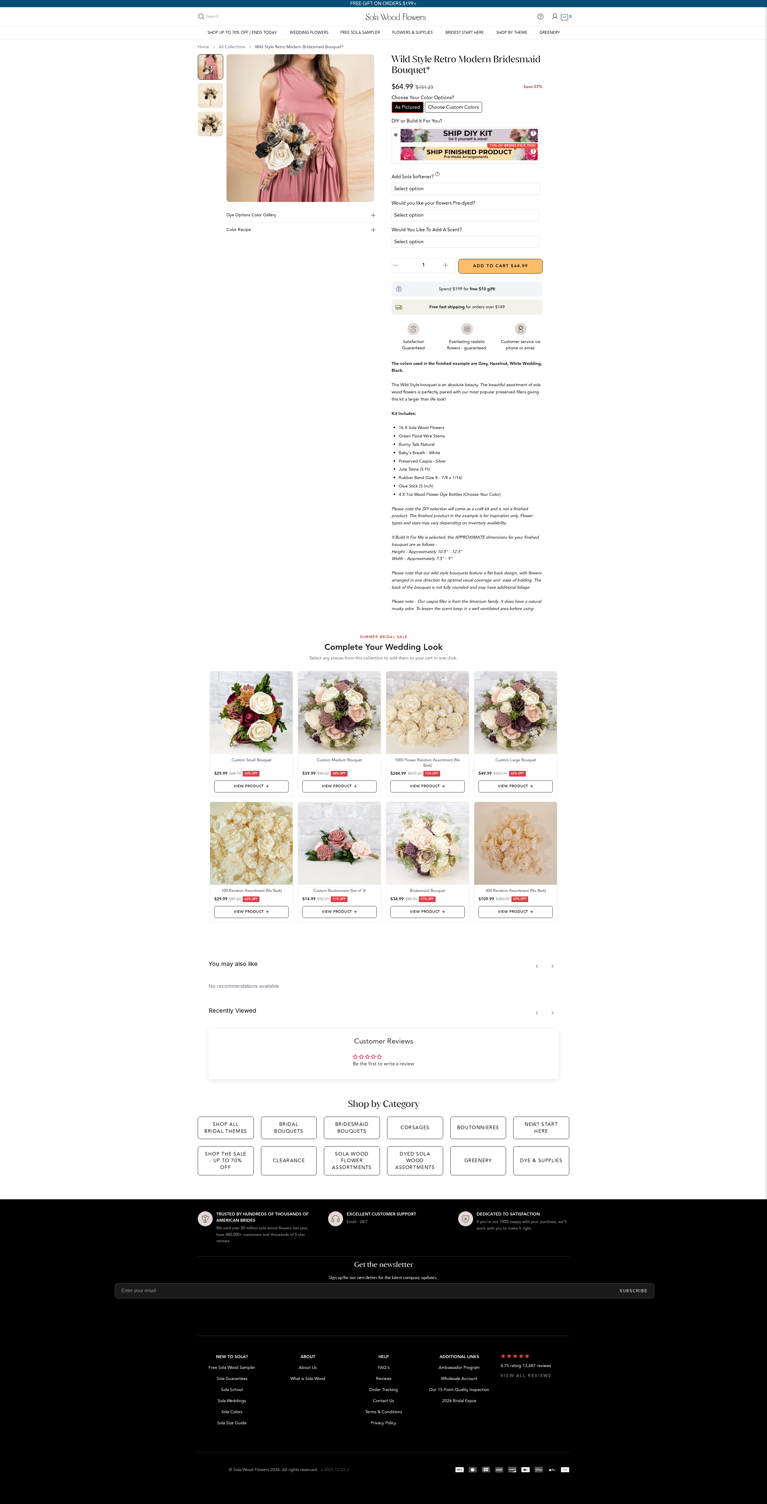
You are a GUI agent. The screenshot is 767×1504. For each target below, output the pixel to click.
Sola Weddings (232, 1401)
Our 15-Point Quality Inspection (459, 1390)
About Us (308, 1367)
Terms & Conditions (383, 1412)
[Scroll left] (537, 966)
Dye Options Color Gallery (251, 215)
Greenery (550, 33)
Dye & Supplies (541, 1160)
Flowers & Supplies (412, 33)
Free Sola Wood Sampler (232, 1367)
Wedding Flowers (309, 33)
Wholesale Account (459, 1378)
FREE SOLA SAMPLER (360, 33)
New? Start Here (541, 1128)
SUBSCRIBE (634, 1291)
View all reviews (526, 1375)
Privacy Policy (383, 1423)
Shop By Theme (511, 33)
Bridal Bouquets (289, 1128)
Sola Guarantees (232, 1378)
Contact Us (383, 1401)
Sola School (232, 1390)
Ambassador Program (459, 1367)
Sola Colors (231, 1412)
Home (203, 47)
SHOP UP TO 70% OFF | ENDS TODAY (242, 33)
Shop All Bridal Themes (225, 1128)
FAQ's (383, 1367)
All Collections (232, 47)
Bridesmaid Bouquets (352, 1128)
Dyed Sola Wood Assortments (415, 1160)
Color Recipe (239, 229)
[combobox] (233, 16)
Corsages (415, 1127)
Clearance (289, 1160)
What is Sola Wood (307, 1378)
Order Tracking (383, 1390)
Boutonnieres (478, 1127)
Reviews (383, 1378)
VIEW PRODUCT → (251, 786)
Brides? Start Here (465, 33)
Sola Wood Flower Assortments (352, 1160)
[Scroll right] (552, 966)
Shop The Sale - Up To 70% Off (226, 1160)
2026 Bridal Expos (459, 1401)
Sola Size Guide (232, 1423)
